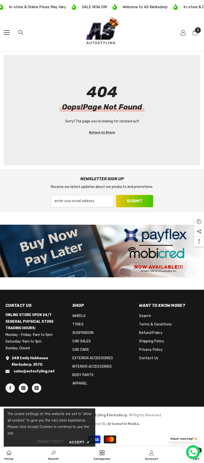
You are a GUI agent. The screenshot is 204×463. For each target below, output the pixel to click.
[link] (102, 251)
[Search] (21, 33)
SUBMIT (135, 201)
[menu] (7, 33)
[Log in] (183, 32)
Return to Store (102, 132)
